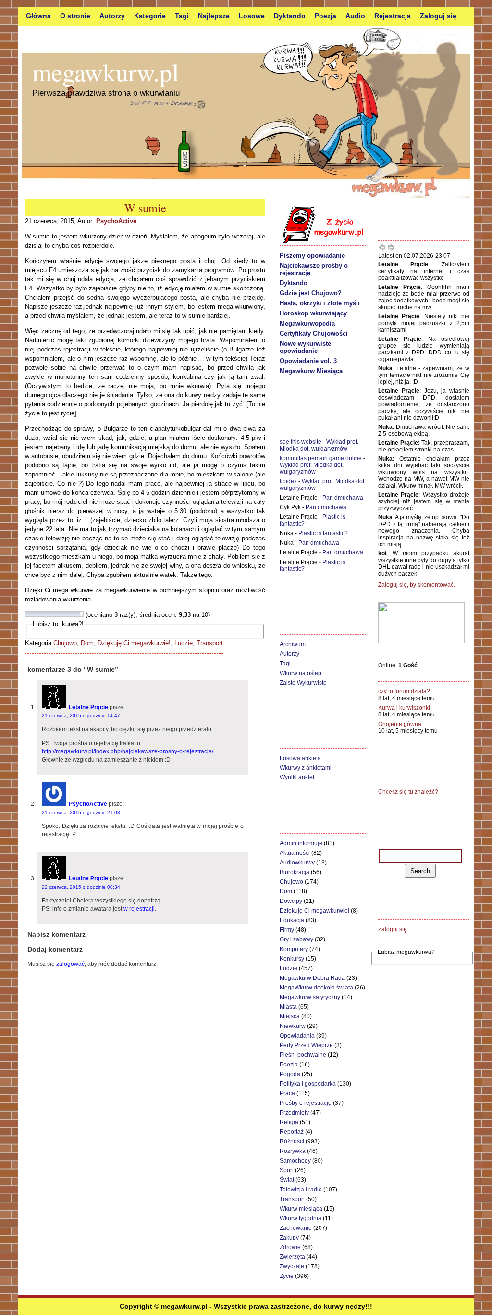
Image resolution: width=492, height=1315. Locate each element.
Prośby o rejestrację (306, 1103)
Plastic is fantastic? (323, 533)
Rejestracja (392, 16)
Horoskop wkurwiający (313, 313)
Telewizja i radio (301, 1189)
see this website (300, 441)
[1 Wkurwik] (28, 614)
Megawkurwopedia (307, 323)
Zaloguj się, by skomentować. (416, 584)
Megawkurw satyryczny (310, 997)
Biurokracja (294, 872)
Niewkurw (293, 1026)
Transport (210, 643)
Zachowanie (296, 1228)
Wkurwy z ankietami (306, 767)
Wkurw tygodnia (300, 1218)
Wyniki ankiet (297, 777)
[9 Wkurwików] (74, 614)
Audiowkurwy (297, 862)
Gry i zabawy (296, 939)
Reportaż (292, 1131)
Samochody (295, 1160)
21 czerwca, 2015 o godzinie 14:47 (81, 715)
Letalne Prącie (88, 707)
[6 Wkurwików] (57, 614)
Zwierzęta (292, 1256)
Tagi (182, 16)
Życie (287, 1276)
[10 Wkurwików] (80, 614)
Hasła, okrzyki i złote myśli (320, 303)
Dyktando (290, 16)
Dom (87, 643)
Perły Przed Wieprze (306, 1045)
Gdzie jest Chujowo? (311, 293)
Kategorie (150, 16)
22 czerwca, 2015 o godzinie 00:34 (81, 886)
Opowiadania (297, 1035)
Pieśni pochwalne (303, 1055)
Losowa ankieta (300, 758)
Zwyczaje (292, 1266)
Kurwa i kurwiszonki (404, 707)
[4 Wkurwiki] (46, 614)
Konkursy (292, 958)
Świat (287, 1180)
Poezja (325, 16)
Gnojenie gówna (399, 724)
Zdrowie (290, 1247)
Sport (287, 1170)
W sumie (145, 207)
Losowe (252, 16)
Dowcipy (291, 901)
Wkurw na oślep (300, 673)
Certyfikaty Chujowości (314, 333)
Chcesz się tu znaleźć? (408, 792)
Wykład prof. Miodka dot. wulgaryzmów (319, 445)
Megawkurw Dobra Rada (312, 978)
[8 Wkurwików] (69, 614)
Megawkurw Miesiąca (311, 371)
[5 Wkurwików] (51, 614)
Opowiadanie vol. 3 (308, 360)
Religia (289, 1122)
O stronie (75, 16)
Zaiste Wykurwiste (303, 682)
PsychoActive (116, 221)
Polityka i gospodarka (308, 1083)
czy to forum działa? (404, 691)
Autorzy (112, 16)
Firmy (287, 930)
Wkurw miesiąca (301, 1208)
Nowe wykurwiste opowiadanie (305, 347)
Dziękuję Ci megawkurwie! (134, 643)
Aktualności (295, 853)
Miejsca (290, 1016)
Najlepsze (214, 16)
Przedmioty (294, 1112)
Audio (355, 16)
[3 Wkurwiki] (40, 614)
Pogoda (290, 1074)
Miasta (288, 1006)
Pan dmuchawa (342, 497)
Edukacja (292, 920)
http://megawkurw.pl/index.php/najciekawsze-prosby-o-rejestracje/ (127, 751)
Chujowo (65, 643)
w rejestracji (139, 908)
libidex (288, 481)
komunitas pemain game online (321, 458)
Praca (287, 1093)
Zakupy (289, 1237)
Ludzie (183, 643)
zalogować (70, 964)
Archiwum (293, 644)
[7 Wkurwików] (63, 614)
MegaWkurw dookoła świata (316, 987)
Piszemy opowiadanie (312, 255)
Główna (38, 16)
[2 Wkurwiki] (34, 614)
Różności (292, 1141)
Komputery (294, 949)
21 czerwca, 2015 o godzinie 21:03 (81, 812)
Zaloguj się (438, 16)
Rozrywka (293, 1151)
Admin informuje (301, 843)
